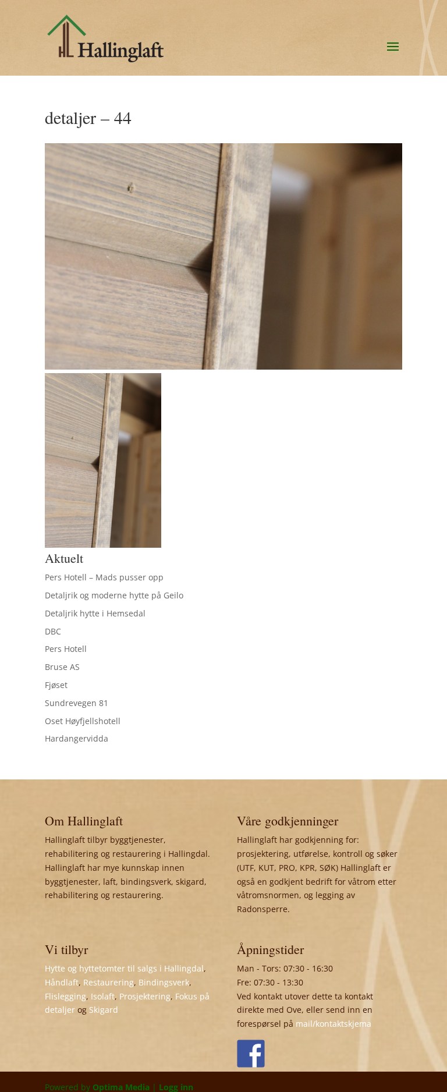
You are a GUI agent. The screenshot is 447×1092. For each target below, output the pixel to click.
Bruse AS (62, 666)
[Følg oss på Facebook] (251, 1054)
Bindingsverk (164, 982)
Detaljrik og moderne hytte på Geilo (114, 595)
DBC (53, 631)
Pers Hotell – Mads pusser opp (104, 577)
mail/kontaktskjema (333, 1023)
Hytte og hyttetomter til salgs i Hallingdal (124, 968)
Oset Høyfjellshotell (82, 720)
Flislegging (65, 996)
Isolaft (103, 996)
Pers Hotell (66, 648)
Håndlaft (62, 982)
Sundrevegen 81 (76, 702)
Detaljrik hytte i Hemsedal (95, 613)
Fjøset (56, 684)
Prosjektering (145, 996)
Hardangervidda (76, 738)
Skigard (103, 1009)
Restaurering (108, 982)
